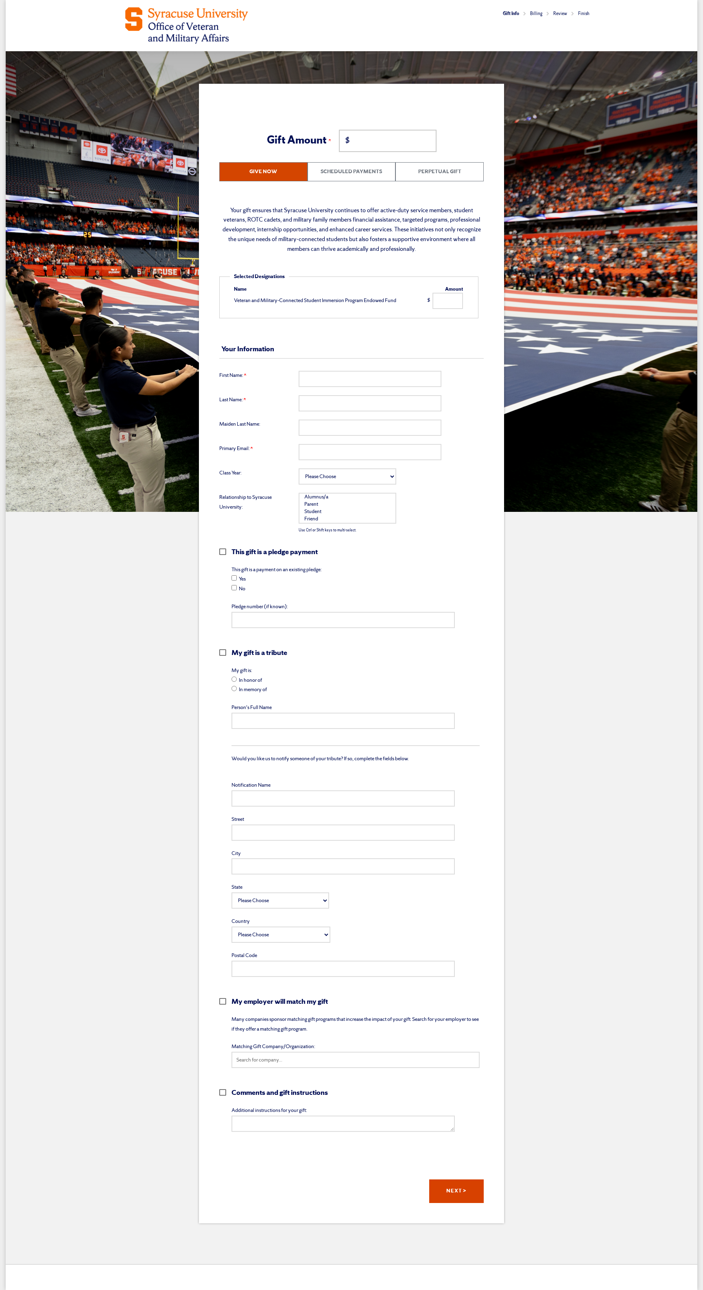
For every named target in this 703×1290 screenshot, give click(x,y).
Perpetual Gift (439, 171)
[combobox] (355, 1060)
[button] (355, 1060)
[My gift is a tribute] (225, 652)
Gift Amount (298, 141)
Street (237, 819)
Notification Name (251, 785)
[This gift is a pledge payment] (225, 552)
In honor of (250, 680)
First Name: (231, 375)
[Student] (347, 512)
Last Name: (231, 399)
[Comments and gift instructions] (225, 1092)
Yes (242, 579)
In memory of (253, 689)
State (236, 887)
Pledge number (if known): (259, 606)
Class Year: (230, 473)
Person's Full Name (251, 707)
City (236, 853)
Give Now (263, 171)
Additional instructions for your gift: (269, 1110)
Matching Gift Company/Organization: (273, 1046)
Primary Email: (235, 448)
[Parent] (347, 504)
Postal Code (244, 955)
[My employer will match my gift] (225, 1001)
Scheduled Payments (351, 171)
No (242, 588)
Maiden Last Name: (239, 424)
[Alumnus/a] (347, 497)
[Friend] (347, 519)
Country (240, 921)
